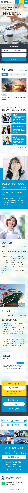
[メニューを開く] (26, 2)
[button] (1, 85)
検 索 (14, 59)
